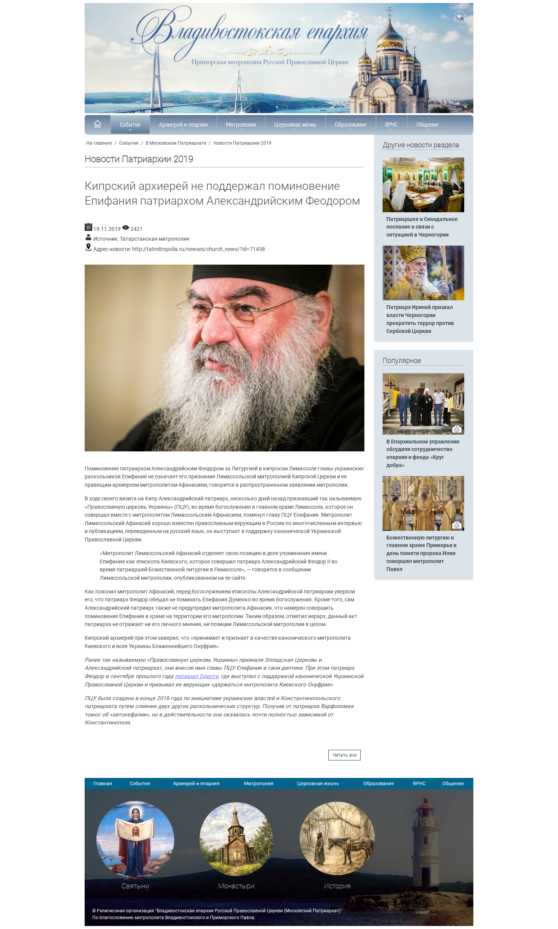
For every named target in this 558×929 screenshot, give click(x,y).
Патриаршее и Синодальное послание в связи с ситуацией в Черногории (422, 227)
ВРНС (391, 124)
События (130, 124)
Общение (427, 124)
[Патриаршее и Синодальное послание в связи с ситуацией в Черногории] (423, 210)
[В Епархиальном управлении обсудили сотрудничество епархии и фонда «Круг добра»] (423, 433)
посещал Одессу (196, 676)
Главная (102, 783)
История (337, 886)
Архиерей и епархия (183, 124)
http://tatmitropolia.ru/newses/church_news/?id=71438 (198, 249)
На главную (99, 143)
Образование (351, 124)
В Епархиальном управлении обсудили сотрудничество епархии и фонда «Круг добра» (422, 453)
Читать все (344, 755)
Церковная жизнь (295, 124)
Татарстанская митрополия (154, 239)
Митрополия (241, 124)
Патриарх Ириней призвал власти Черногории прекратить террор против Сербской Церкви (420, 319)
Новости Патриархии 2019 (242, 143)
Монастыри (236, 886)
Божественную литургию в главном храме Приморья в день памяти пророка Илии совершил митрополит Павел (421, 554)
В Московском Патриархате (176, 143)
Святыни (135, 886)
